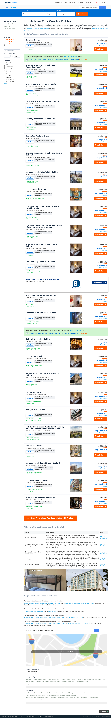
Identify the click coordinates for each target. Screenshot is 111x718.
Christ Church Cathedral (53, 695)
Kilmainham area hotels (40, 679)
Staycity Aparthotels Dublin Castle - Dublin (42, 245)
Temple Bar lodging (74, 697)
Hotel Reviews (103, 71)
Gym (7, 70)
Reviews (105, 141)
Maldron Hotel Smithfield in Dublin (42, 172)
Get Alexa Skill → (83, 60)
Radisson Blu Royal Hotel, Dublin (41, 313)
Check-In (45, 11)
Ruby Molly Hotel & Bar (76, 617)
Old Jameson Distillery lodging (68, 695)
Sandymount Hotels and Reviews (34, 684)
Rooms (72, 11)
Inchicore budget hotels (82, 681)
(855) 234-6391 (49, 716)
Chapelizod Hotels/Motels (68, 681)
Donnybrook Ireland (55, 681)
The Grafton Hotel (34, 446)
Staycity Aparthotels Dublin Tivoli (41, 119)
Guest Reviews (103, 503)
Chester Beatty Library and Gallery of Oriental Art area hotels (41, 697)
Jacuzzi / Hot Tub (10, 79)
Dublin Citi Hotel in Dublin (38, 339)
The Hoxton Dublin (34, 356)
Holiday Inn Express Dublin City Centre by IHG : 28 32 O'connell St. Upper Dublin (45, 427)
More (87, 2)
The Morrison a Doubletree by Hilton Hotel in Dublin (42, 207)
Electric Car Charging (11, 81)
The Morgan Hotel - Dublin (38, 480)
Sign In (103, 2)
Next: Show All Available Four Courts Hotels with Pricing (49, 518)
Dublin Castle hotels (63, 697)
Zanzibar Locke (33, 40)
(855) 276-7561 (70, 56)
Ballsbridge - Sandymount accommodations (83, 679)
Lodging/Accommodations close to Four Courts (12, 25)
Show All (66, 687)
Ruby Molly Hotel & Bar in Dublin (41, 84)
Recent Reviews (103, 46)
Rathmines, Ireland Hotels (42, 681)
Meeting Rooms (10, 71)
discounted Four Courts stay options (38, 29)
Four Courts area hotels (31, 693)
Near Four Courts (26, 11)
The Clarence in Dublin (36, 189)
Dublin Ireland (29, 679)
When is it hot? (8, 33)
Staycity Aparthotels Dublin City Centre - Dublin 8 (44, 154)
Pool (7, 64)
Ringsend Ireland (30, 681)
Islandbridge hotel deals (53, 679)
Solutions (80, 2)
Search (102, 7)
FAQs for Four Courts (9, 34)
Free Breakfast (9, 66)
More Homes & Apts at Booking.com (42, 279)
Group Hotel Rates (70, 2)
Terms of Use (17, 716)
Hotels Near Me (30, 716)
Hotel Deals (58, 2)
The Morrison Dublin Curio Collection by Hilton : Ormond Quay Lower (44, 226)
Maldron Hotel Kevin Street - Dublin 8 (43, 463)
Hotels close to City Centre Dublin (34, 700)
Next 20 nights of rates (9, 28)
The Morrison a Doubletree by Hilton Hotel (47, 603)
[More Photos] (76, 51)
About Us (10, 716)
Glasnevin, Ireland (65, 679)
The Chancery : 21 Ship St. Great (40, 262)
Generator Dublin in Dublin (38, 136)
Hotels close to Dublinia (80, 693)
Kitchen (7, 73)
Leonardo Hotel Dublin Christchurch (42, 101)
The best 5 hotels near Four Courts (10, 30)
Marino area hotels (100, 679)
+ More (5, 83)
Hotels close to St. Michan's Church (48, 693)
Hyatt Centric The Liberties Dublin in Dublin (42, 374)
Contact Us (4, 716)
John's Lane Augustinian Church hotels (35, 695)
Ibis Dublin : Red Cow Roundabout (41, 295)
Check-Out (59, 11)
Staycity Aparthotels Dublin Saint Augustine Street (41, 66)
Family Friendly (9, 75)
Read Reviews (103, 231)
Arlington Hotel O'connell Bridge (41, 497)
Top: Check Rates (8, 23)
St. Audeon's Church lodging (66, 693)
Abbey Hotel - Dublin (35, 410)
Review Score (103, 250)
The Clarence (28, 611)
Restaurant (8, 77)
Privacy (23, 716)
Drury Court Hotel (34, 392)
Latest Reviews (103, 159)
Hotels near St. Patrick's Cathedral (89, 697)
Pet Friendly (9, 62)
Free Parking (9, 68)
